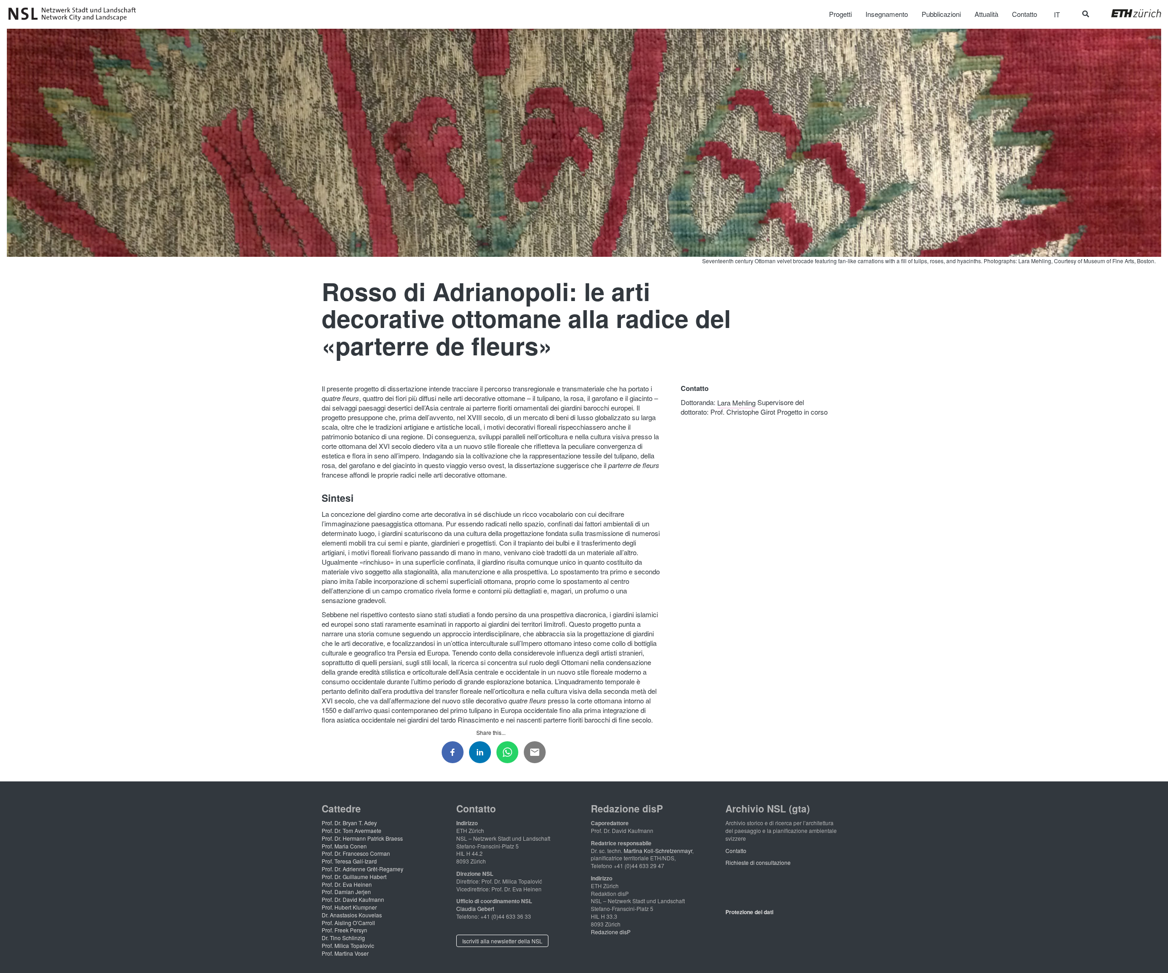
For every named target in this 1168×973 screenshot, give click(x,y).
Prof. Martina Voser (345, 953)
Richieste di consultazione (758, 862)
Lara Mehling (736, 402)
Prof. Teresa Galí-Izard (349, 861)
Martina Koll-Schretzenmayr (658, 850)
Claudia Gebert (475, 908)
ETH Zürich (1129, 13)
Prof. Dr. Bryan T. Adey (349, 823)
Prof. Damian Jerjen (346, 891)
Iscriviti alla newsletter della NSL (502, 941)
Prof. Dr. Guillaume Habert (354, 876)
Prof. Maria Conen (344, 846)
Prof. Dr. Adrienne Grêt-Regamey (362, 869)
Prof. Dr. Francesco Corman (356, 853)
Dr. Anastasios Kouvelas (352, 915)
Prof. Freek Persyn (344, 930)
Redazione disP (611, 932)
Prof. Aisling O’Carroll (348, 922)
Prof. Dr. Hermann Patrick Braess (362, 838)
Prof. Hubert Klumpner (349, 907)
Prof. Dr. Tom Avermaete (351, 830)
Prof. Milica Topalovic (348, 945)
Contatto (735, 850)
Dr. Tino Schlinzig (343, 938)
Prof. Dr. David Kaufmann (353, 899)
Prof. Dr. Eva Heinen (347, 884)
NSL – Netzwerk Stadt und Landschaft (75, 14)
